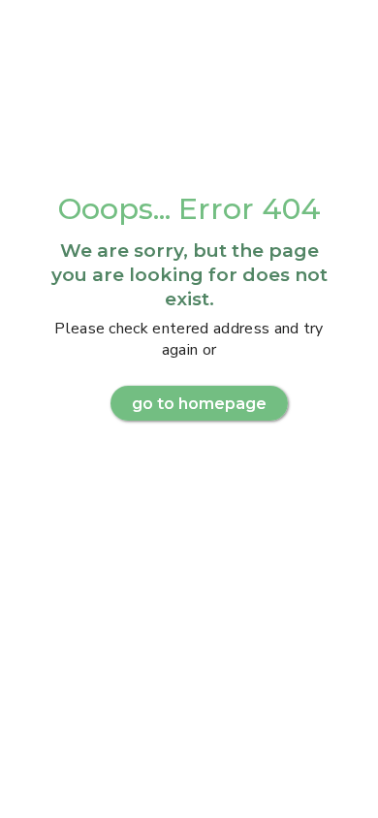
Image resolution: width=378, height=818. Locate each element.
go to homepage (199, 403)
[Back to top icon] (338, 778)
